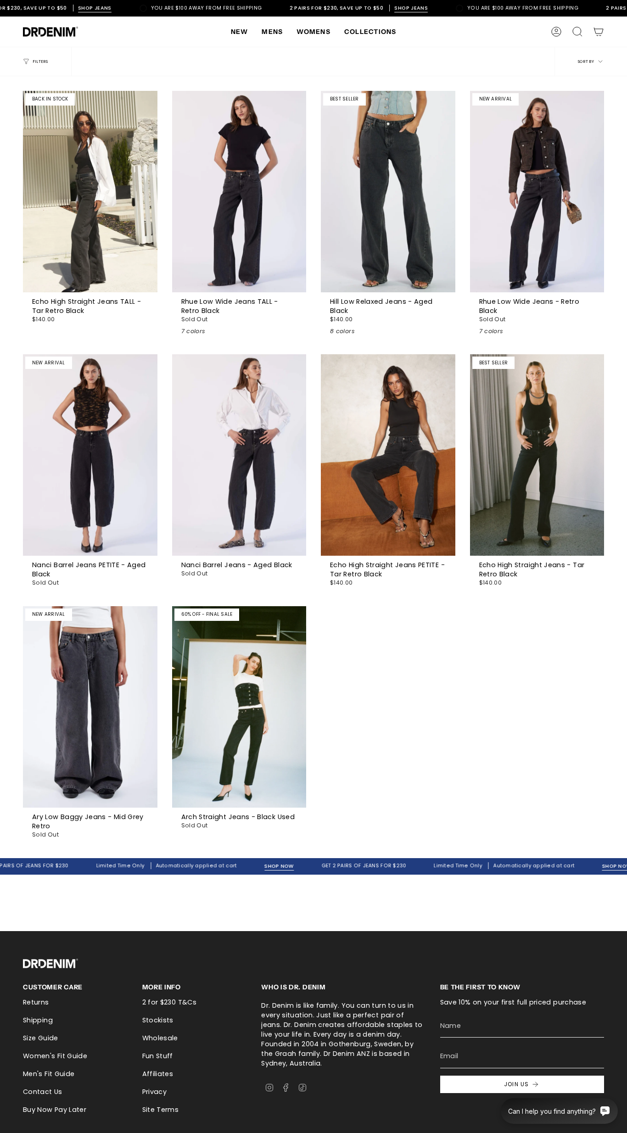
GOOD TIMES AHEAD (313, 632)
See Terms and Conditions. (313, 675)
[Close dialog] (408, 433)
